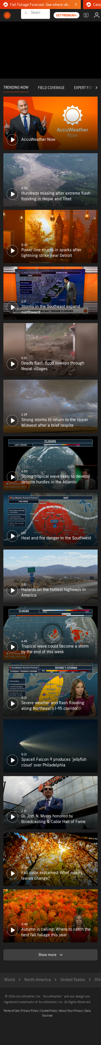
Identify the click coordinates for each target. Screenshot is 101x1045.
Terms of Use (11, 1011)
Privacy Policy (30, 1011)
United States (72, 979)
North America (37, 979)
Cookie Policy (49, 1011)
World (9, 979)
